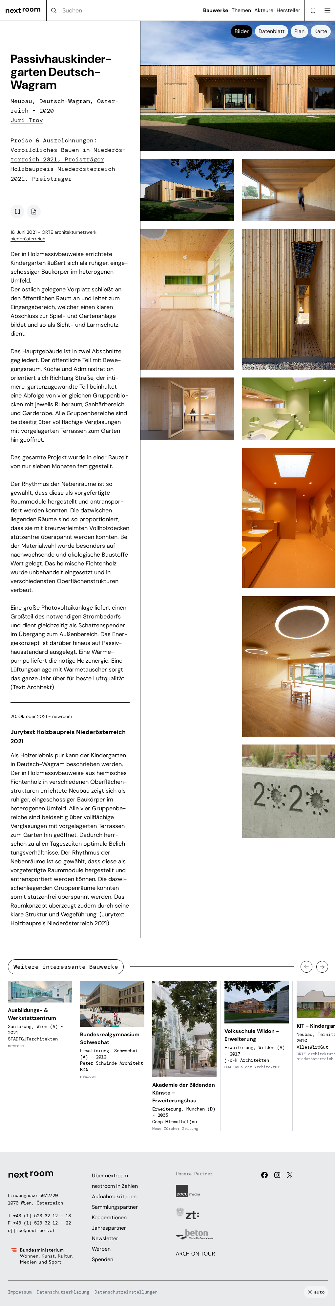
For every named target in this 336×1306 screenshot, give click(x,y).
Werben (101, 1248)
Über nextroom (110, 1175)
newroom (62, 716)
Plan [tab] (299, 31)
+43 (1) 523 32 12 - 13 (42, 1216)
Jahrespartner (109, 1227)
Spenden (102, 1259)
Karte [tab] (320, 31)
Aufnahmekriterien (114, 1196)
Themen (241, 10)
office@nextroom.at (31, 1230)
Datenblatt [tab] (271, 31)
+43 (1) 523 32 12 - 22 (42, 1223)
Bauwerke (215, 10)
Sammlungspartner (115, 1207)
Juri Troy (26, 120)
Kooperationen (109, 1217)
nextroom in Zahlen (115, 1186)
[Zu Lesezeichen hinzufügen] (17, 211)
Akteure (263, 10)
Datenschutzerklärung (63, 1292)
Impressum (20, 1292)
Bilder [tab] (242, 31)
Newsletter (105, 1238)
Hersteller (288, 10)
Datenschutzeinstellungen (126, 1292)
